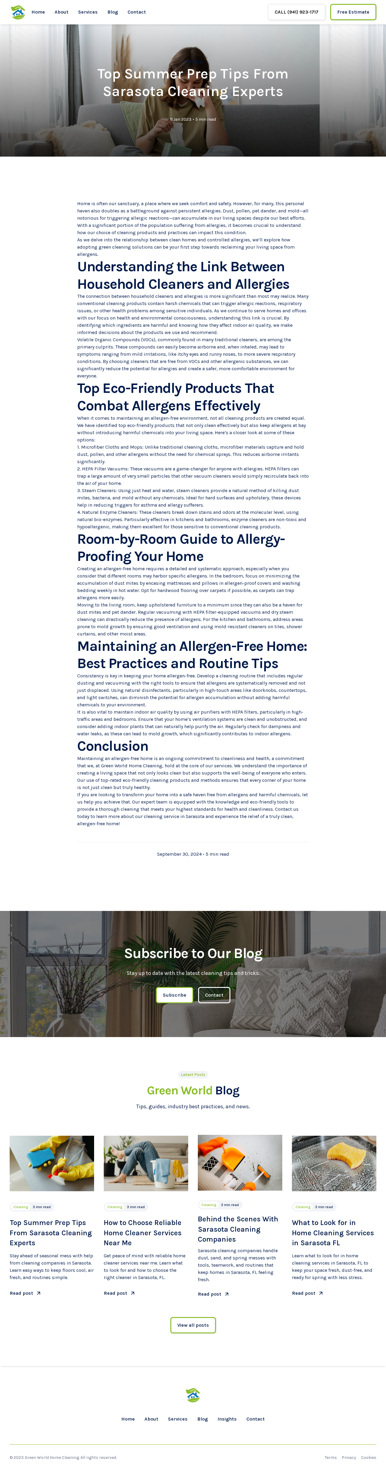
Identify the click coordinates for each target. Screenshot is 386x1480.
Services (88, 12)
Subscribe (174, 995)
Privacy (349, 1457)
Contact (137, 12)
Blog (112, 12)
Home (38, 12)
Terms (331, 1457)
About (61, 12)
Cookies (368, 1457)
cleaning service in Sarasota (174, 816)
